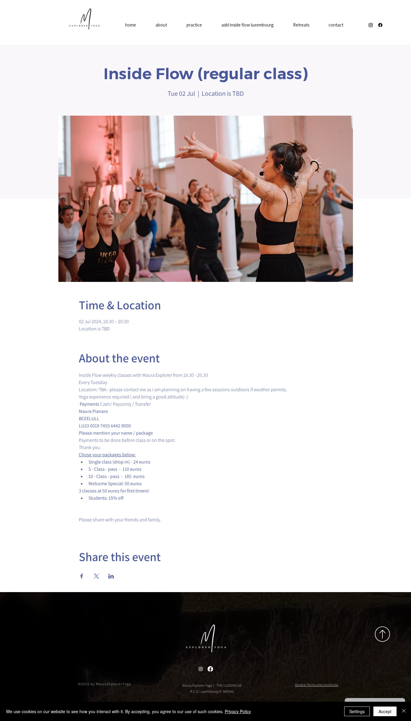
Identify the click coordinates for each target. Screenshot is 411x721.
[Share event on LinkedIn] (111, 576)
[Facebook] (380, 25)
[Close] (403, 711)
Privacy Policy (238, 711)
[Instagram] (370, 25)
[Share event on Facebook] (82, 576)
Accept (385, 711)
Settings (357, 711)
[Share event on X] (96, 576)
